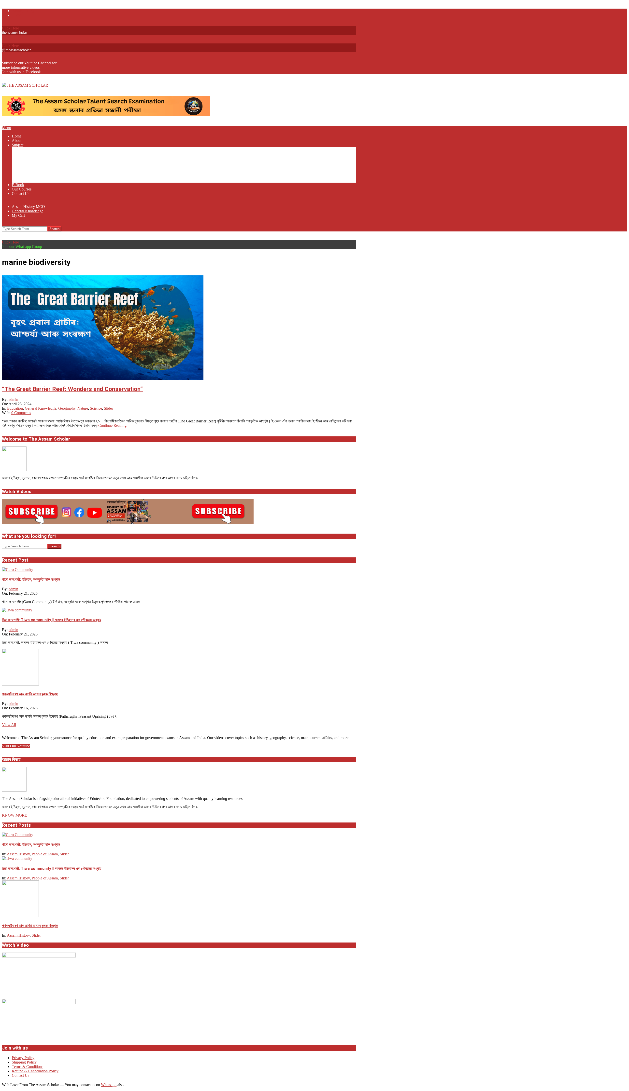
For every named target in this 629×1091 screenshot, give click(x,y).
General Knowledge (40, 408)
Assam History (18, 854)
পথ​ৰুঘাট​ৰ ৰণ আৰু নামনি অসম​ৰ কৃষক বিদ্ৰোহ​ (30, 694)
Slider (108, 408)
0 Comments (21, 413)
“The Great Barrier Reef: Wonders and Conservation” (72, 389)
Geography (66, 408)
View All (9, 725)
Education (15, 408)
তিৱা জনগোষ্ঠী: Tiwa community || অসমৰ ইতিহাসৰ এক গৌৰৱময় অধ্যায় (51, 620)
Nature (82, 408)
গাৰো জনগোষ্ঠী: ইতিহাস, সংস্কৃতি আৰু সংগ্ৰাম (31, 579)
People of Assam (45, 854)
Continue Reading (112, 425)
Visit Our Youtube (16, 746)
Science (96, 408)
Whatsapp (108, 1085)
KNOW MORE (14, 815)
